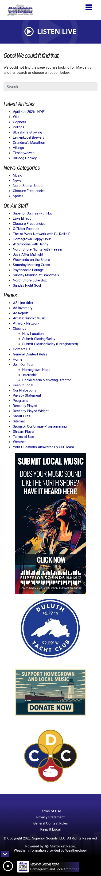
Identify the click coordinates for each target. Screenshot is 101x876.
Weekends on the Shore (31, 260)
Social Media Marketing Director (46, 380)
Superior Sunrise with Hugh (33, 213)
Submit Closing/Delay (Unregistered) (50, 344)
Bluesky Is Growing (27, 132)
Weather (19, 442)
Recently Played (25, 406)
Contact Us (21, 349)
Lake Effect (22, 218)
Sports (18, 196)
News (17, 180)
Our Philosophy (24, 390)
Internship (30, 375)
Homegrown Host (36, 370)
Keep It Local (23, 385)
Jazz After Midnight (28, 254)
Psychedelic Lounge (28, 270)
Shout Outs (21, 416)
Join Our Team (24, 364)
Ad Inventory (22, 308)
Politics (18, 127)
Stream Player (24, 431)
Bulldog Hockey (25, 158)
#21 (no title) (23, 303)
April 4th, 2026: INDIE (29, 112)
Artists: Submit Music (29, 318)
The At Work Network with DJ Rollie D (41, 234)
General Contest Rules (30, 354)
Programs (20, 401)
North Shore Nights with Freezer (37, 249)
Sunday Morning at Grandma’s (36, 275)
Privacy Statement (27, 395)
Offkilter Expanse (26, 229)
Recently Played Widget (31, 411)
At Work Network (26, 323)
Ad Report (20, 313)
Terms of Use (23, 437)
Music (17, 175)
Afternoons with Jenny (30, 244)
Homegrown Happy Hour (32, 239)
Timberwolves (24, 153)
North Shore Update (28, 186)
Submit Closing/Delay (38, 339)
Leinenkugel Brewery (28, 137)
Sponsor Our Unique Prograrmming (40, 426)
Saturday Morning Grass (31, 265)
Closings (19, 328)
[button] (88, 5)
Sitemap (19, 421)
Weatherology (75, 850)
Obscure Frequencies (29, 191)
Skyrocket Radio (62, 846)
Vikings (18, 148)
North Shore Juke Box (30, 280)
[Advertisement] (50, 523)
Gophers (19, 122)
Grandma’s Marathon (29, 142)
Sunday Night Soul (27, 285)
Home (17, 359)
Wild (16, 117)
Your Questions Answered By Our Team (43, 447)
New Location (33, 334)
